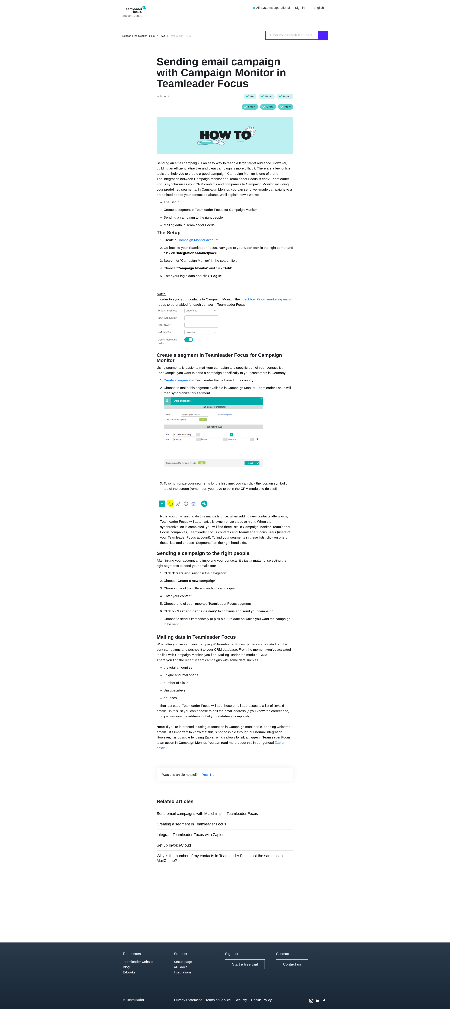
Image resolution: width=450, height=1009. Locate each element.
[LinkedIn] (317, 1001)
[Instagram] (311, 1001)
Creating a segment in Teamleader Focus (191, 824)
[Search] (323, 35)
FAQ (162, 35)
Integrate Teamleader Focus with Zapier (190, 834)
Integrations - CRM (181, 35)
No (212, 775)
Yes (205, 775)
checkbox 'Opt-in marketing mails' (266, 299)
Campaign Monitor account (198, 240)
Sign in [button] (300, 8)
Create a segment (177, 380)
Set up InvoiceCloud (174, 845)
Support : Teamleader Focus (138, 35)
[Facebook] (324, 1001)
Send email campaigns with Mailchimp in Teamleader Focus (207, 813)
